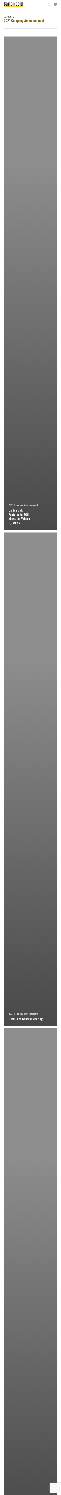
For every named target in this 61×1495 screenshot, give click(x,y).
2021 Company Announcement (23, 504)
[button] (55, 4)
